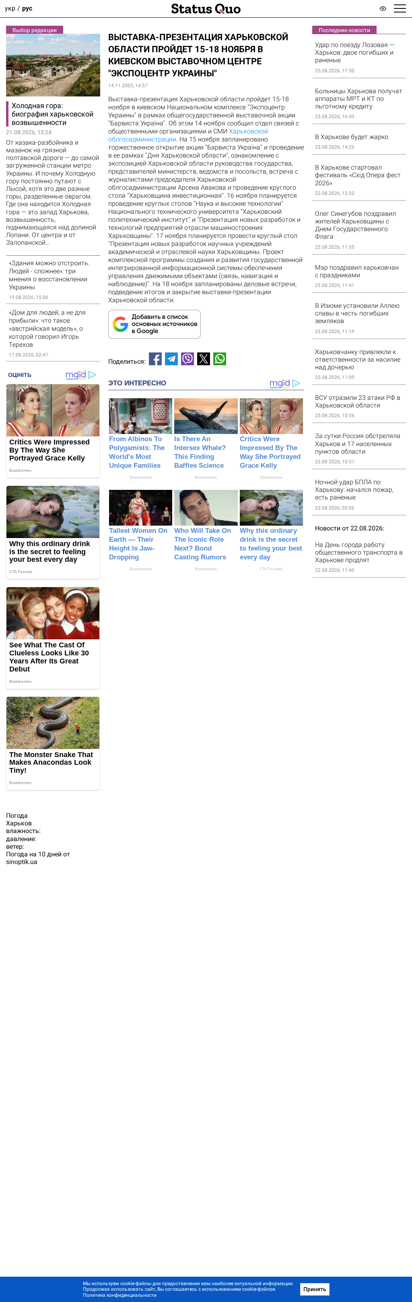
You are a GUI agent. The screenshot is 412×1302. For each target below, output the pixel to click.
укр (10, 8)
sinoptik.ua (21, 862)
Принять (314, 1289)
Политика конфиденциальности (120, 1295)
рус (27, 8)
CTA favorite (271, 569)
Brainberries (141, 477)
